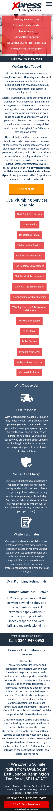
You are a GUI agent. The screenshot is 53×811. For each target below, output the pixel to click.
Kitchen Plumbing (28, 790)
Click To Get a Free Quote (26, 804)
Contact (16, 786)
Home (6, 786)
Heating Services (32, 786)
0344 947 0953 (33, 58)
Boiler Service (31, 793)
